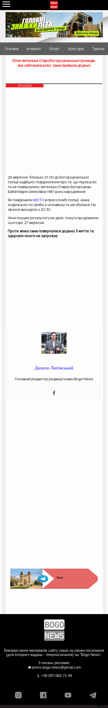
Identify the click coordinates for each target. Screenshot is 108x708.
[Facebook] (54, 393)
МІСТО (38, 199)
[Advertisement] (54, 132)
